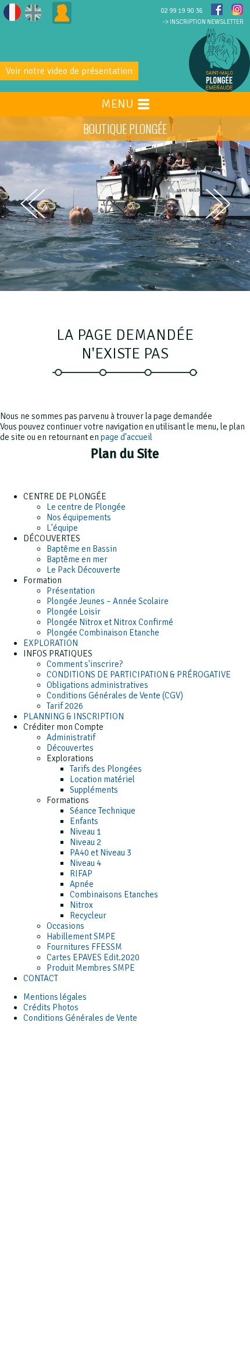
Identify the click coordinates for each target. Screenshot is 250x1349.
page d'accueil (126, 437)
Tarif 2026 (65, 706)
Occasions (65, 926)
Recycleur (88, 915)
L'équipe (62, 528)
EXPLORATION (50, 643)
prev (32, 203)
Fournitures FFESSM (84, 947)
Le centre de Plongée (86, 507)
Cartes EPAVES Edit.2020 (93, 957)
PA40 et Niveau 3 (100, 852)
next (217, 204)
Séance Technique (102, 810)
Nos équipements (79, 517)
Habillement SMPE (81, 936)
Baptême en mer (77, 559)
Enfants (84, 821)
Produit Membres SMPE (91, 968)
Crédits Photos (50, 1007)
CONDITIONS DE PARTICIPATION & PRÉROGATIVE (139, 674)
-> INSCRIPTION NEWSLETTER (203, 22)
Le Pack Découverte (83, 570)
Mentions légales (55, 997)
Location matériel (102, 779)
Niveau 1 (85, 831)
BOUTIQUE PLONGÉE (125, 128)
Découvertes (70, 748)
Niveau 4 (85, 863)
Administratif (71, 737)
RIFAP (81, 873)
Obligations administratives (97, 685)
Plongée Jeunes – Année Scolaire (108, 601)
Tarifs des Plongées (106, 769)
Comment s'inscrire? (85, 664)
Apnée (82, 884)
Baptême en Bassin (82, 549)
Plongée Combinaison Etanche (103, 632)
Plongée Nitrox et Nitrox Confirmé (110, 622)
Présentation (71, 590)
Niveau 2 (85, 842)
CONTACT (40, 978)
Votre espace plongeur (62, 13)
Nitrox (81, 905)
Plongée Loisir (74, 611)
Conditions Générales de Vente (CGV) (115, 695)
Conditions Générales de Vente (80, 1018)
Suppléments (94, 789)
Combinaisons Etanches (114, 894)
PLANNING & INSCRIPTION (73, 716)
